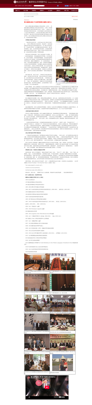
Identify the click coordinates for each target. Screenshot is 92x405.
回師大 (16, 5)
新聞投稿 (76, 19)
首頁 (25, 16)
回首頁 (19, 5)
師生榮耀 (32, 16)
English (23, 5)
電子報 (26, 5)
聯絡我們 (30, 5)
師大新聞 (28, 16)
